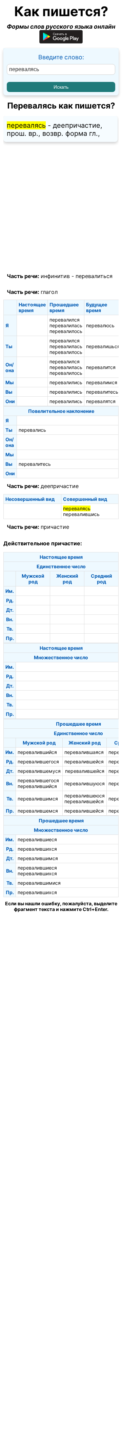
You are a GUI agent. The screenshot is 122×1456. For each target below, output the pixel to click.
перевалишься (103, 346)
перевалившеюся (84, 795)
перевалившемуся (39, 771)
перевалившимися (39, 883)
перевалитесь (102, 392)
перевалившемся (38, 811)
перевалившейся (84, 761)
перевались (32, 430)
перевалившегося (38, 761)
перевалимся (101, 382)
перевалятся (101, 401)
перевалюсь (100, 325)
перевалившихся (37, 849)
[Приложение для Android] (61, 41)
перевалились (65, 382)
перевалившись (81, 514)
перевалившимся (38, 798)
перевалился (64, 320)
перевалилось (65, 331)
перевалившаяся (84, 752)
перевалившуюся (84, 783)
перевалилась (65, 325)
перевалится (101, 367)
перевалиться (94, 276)
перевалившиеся (37, 839)
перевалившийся (37, 752)
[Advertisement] (61, 207)
